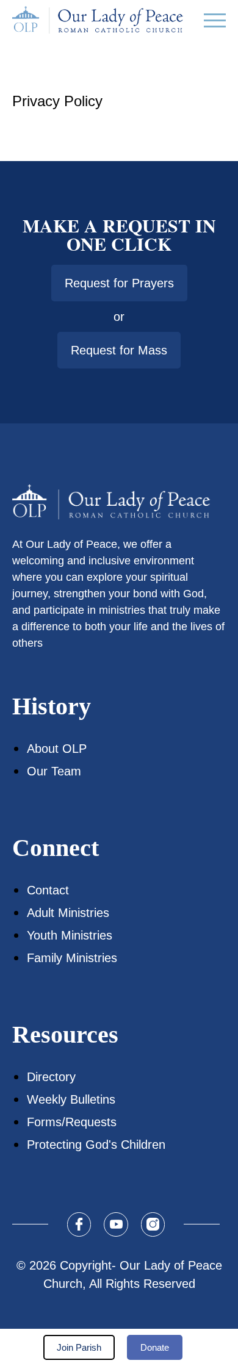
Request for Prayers (119, 283)
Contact (48, 890)
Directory (51, 1077)
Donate (154, 1347)
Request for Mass (119, 350)
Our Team (54, 771)
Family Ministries (72, 958)
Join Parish (79, 1347)
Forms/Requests (72, 1122)
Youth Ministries (69, 935)
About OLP (57, 748)
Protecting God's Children (96, 1144)
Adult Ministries (68, 912)
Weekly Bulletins (71, 1099)
